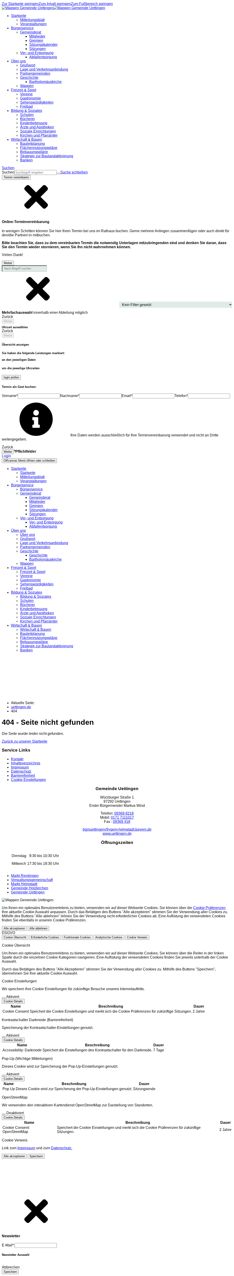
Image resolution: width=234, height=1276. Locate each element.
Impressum (20, 767)
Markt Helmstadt (24, 884)
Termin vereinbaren (16, 177)
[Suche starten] (58, 173)
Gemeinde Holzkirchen (29, 888)
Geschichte (38, 555)
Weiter (8, 263)
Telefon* (181, 396)
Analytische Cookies (108, 937)
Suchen (8, 172)
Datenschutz (21, 771)
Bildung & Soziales (35, 596)
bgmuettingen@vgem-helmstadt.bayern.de (117, 829)
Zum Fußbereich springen (92, 4)
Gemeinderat (39, 497)
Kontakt (17, 759)
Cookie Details (13, 1001)
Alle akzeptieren (14, 928)
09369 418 (121, 822)
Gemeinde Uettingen (28, 892)
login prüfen (11, 377)
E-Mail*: (8, 1245)
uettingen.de (21, 707)
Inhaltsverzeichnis (25, 763)
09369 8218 (124, 813)
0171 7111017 (122, 817)
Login (6, 456)
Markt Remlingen (25, 876)
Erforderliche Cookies (45, 937)
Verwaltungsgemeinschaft (32, 880)
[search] (35, 172)
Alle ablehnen (38, 928)
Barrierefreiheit (23, 775)
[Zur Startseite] (53, 8)
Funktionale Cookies (77, 937)
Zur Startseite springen (20, 4)
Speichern (36, 1156)
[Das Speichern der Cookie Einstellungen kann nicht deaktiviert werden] (3, 998)
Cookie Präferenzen (209, 908)
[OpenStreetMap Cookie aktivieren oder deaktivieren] (3, 1114)
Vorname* (10, 396)
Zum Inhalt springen (55, 4)
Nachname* (69, 396)
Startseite (27, 473)
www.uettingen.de (117, 833)
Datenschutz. (61, 1148)
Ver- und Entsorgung (46, 522)
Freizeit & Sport (32, 572)
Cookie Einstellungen (28, 780)
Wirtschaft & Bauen (35, 629)
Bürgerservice (31, 489)
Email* (127, 396)
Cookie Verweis (137, 937)
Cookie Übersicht (15, 937)
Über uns (27, 535)
